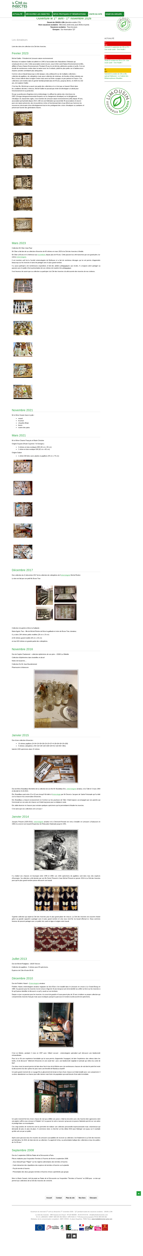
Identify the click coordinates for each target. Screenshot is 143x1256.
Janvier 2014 (20, 816)
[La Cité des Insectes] (20, 4)
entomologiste (21, 257)
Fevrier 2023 (20, 53)
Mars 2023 (19, 243)
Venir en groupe (113, 14)
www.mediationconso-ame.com (102, 1219)
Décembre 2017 (22, 570)
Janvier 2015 (20, 735)
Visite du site (96, 14)
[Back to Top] (139, 1193)
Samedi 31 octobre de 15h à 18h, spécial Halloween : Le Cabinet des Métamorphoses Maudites (116, 76)
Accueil (49, 1198)
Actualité (18, 14)
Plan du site (70, 1198)
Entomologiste (34, 983)
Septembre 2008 (23, 1150)
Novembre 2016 (22, 649)
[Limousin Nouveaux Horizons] (117, 101)
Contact (59, 1198)
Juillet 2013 (19, 958)
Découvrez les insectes (38, 14)
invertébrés (42, 255)
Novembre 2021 (22, 410)
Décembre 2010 (22, 978)
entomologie (56, 794)
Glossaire (93, 1198)
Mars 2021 (19, 435)
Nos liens (82, 1198)
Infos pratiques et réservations (69, 14)
